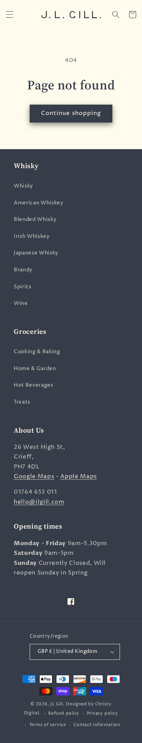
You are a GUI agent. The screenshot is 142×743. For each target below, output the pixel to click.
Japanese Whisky (36, 253)
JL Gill (56, 704)
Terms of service (47, 725)
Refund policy (63, 713)
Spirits (22, 286)
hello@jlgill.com (39, 502)
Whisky (23, 186)
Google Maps (34, 476)
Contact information (96, 725)
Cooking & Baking (37, 351)
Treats (22, 402)
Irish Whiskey (32, 236)
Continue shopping (71, 113)
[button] (9, 14)
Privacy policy (102, 713)
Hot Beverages (33, 385)
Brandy (23, 269)
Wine (21, 303)
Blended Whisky (35, 219)
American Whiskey (38, 202)
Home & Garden (35, 368)
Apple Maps (78, 476)
